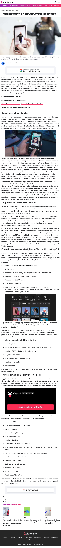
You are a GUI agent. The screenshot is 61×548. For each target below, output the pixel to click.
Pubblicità (20, 537)
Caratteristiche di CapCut (10, 97)
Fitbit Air (56, 5)
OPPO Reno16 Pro (13, 5)
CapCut (17, 216)
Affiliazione (30, 540)
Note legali (46, 537)
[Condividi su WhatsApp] (5, 501)
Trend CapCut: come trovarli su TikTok (15, 107)
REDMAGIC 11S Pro (37, 5)
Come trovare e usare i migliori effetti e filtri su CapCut (22, 104)
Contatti (5, 537)
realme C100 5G (48, 5)
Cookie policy (28, 537)
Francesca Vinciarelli (11, 62)
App (17, 10)
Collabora (12, 537)
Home (3, 10)
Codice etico (54, 537)
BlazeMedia (28, 544)
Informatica (10, 10)
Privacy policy (37, 537)
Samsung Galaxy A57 (25, 5)
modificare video (51, 124)
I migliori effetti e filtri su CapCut (13, 100)
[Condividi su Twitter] (5, 498)
